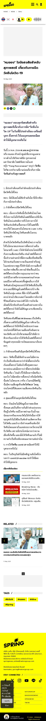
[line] (14, 108)
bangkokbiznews (31, 695)
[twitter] (11, 108)
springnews (29, 699)
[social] (19, 681)
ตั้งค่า (7, 706)
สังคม (20, 12)
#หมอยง (21, 599)
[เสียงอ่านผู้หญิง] (21, 19)
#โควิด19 (9, 599)
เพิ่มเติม (8, 696)
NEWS (13, 12)
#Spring (9, 604)
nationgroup (30, 692)
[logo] (9, 4)
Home (6, 12)
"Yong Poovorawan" (18, 165)
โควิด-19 (8, 169)
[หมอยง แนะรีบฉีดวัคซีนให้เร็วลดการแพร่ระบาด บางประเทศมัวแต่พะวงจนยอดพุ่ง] (23, 538)
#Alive (33, 599)
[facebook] (8, 108)
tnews (27, 703)
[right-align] (36, 4)
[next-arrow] (41, 541)
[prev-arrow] (5, 541)
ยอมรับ (7, 701)
